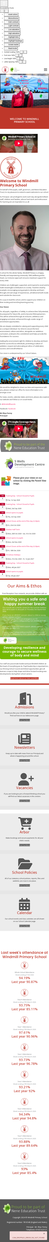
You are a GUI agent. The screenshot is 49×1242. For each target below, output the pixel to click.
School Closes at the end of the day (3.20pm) (22, 521)
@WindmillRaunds (9, 404)
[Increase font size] (20, 55)
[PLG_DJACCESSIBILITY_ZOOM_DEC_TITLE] (21, 52)
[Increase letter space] (24, 61)
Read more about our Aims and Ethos (24, 678)
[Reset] (2, 11)
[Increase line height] (21, 58)
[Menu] (45, 70)
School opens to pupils (14, 512)
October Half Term (13, 529)
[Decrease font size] (17, 55)
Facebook (12, 409)
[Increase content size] (25, 52)
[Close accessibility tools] (7, 11)
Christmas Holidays (13, 555)
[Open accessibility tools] (4, 3)
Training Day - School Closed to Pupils (20, 496)
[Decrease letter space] (20, 61)
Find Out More (24, 720)
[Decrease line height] (18, 58)
